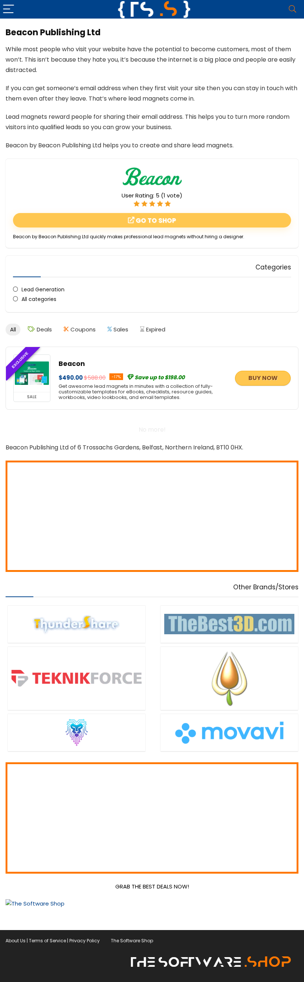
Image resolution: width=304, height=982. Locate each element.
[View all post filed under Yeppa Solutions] (229, 678)
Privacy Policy (84, 940)
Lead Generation (43, 289)
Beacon (72, 363)
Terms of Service (47, 940)
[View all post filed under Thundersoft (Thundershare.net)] (76, 624)
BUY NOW (263, 378)
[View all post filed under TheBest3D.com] (229, 624)
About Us (16, 940)
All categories (39, 299)
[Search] (292, 9)
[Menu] (9, 9)
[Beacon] (32, 373)
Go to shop (155, 220)
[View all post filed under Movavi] (229, 732)
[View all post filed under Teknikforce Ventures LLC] (76, 678)
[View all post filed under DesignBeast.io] (76, 732)
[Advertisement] (152, 516)
